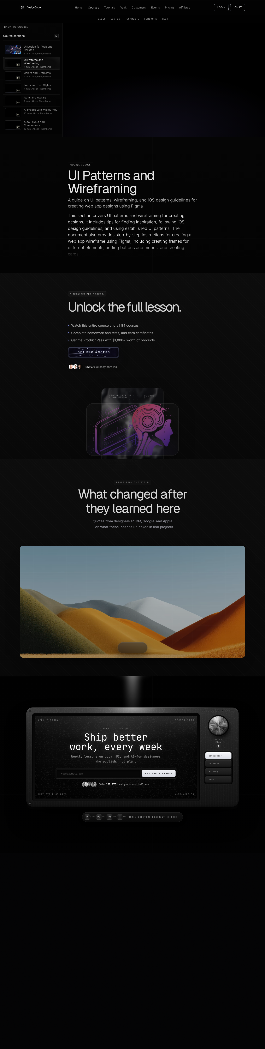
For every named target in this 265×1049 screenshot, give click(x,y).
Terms (216, 907)
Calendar (214, 763)
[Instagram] (22, 934)
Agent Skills (124, 943)
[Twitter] (15, 934)
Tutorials (109, 7)
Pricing (169, 7)
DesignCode (32, 898)
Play (211, 779)
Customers (139, 7)
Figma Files (124, 936)
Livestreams (125, 921)
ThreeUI (169, 907)
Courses (93, 7)
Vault (123, 7)
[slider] (218, 725)
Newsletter (215, 756)
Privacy (217, 914)
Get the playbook (158, 773)
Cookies (217, 921)
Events (155, 7)
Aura (167, 914)
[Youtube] (18, 934)
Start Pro (75, 964)
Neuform (170, 921)
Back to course (16, 27)
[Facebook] (11, 934)
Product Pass (78, 943)
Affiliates (184, 7)
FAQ (72, 936)
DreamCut (171, 928)
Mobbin (169, 936)
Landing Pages (126, 928)
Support (217, 928)
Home (79, 7)
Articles (74, 914)
